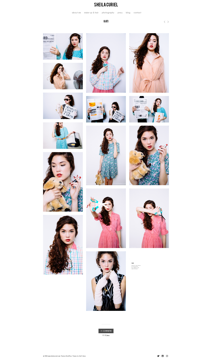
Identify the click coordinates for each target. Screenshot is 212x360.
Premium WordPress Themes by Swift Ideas (73, 356)
